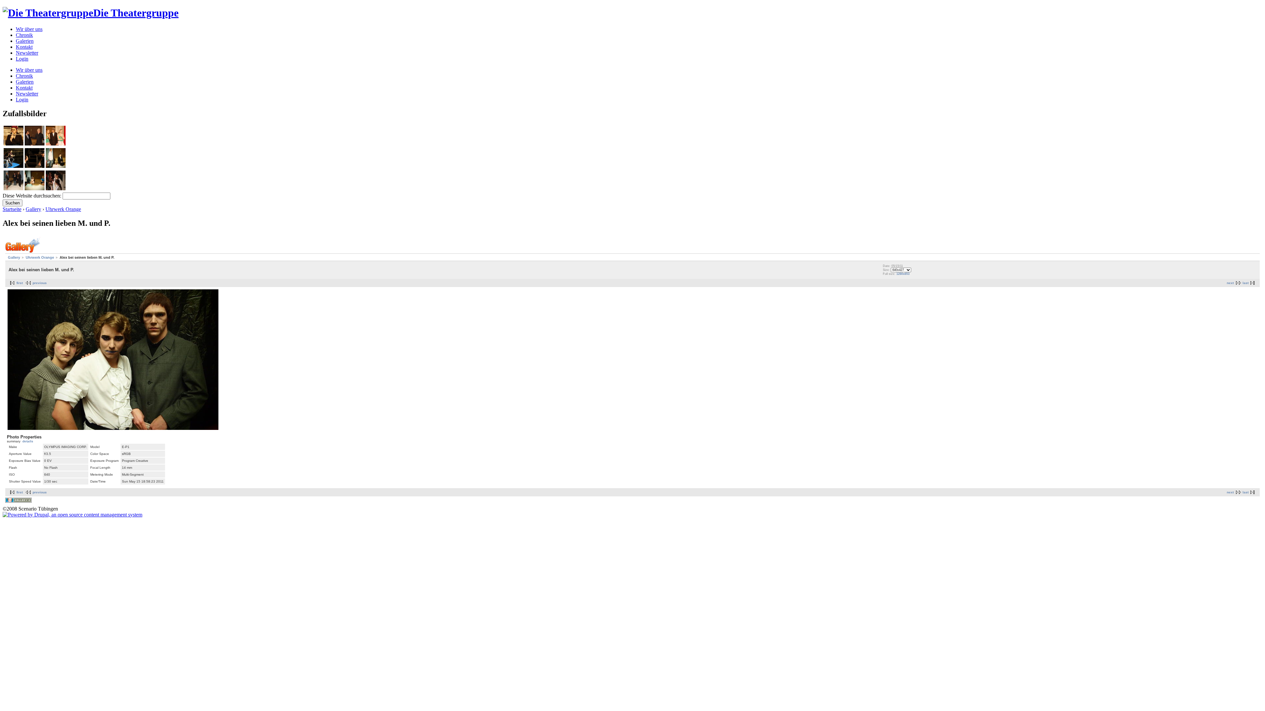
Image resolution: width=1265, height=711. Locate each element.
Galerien (25, 41)
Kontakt (24, 47)
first (19, 283)
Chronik (24, 35)
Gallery (33, 209)
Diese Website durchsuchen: (33, 195)
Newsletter (27, 53)
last (1246, 283)
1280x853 (903, 274)
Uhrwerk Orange (63, 209)
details (27, 441)
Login (22, 59)
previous (40, 283)
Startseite (12, 209)
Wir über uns (29, 29)
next (1230, 283)
